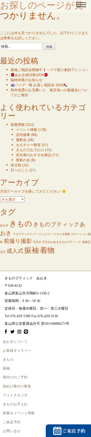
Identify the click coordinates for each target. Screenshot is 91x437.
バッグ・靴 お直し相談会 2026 (39, 84)
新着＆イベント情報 (19, 413)
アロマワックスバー (25, 234)
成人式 (15, 250)
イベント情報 (26, 129)
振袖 (31, 250)
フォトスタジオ (15, 395)
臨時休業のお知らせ (26, 79)
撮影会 (21, 139)
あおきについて (15, 341)
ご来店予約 (11, 422)
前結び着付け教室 (17, 386)
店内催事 (23, 134)
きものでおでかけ (30, 149)
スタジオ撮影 (62, 234)
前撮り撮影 (18, 240)
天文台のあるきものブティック (61, 242)
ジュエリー (46, 234)
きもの (20, 223)
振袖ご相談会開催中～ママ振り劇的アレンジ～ (50, 69)
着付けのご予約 (15, 377)
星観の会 (23, 159)
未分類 (16, 165)
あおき (4, 225)
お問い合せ (11, 431)
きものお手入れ (15, 404)
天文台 (37, 242)
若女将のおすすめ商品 (33, 154)
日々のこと (19, 170)
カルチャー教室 (28, 144)
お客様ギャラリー (17, 351)
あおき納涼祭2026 (29, 74)
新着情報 (18, 124)
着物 (47, 250)
